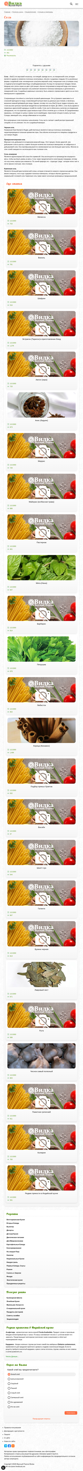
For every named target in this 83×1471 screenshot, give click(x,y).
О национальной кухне (16, 1308)
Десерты (10, 1230)
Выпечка (10, 1227)
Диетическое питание (15, 1237)
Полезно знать (17, 12)
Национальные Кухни (15, 1259)
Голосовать (71, 1413)
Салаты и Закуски (14, 1273)
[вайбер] (43, 70)
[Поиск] (71, 4)
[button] (3, 1467)
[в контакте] (36, 70)
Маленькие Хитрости (15, 1305)
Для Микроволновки (15, 1241)
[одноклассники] (32, 70)
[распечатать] (55, 70)
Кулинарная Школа (14, 1298)
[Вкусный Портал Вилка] (13, 4)
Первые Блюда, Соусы (16, 1266)
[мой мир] (51, 70)
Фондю (9, 1276)
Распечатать (11, 55)
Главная (7, 12)
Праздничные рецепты (16, 1283)
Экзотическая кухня (14, 1280)
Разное (9, 1269)
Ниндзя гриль (12, 1262)
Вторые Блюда (13, 1223)
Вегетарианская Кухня (16, 1220)
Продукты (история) (15, 1312)
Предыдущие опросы (41, 1419)
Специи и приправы (45, 12)
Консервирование (14, 1248)
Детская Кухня (12, 1234)
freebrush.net (20, 1466)
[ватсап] (47, 70)
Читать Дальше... (12, 1356)
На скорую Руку (13, 1252)
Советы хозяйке (13, 1315)
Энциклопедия (12, 1319)
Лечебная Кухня (13, 1301)
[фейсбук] (28, 70)
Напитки (10, 1255)
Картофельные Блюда (16, 1244)
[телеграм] (39, 70)
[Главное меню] (76, 4)
